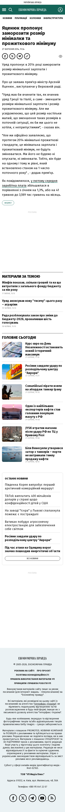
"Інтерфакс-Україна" (45, 703)
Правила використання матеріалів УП (32, 679)
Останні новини (16, 478)
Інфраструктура (53, 18)
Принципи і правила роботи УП (32, 683)
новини (7, 18)
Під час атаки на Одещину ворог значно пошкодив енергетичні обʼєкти (32, 549)
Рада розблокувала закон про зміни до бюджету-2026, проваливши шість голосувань (30, 319)
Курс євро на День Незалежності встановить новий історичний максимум (44, 349)
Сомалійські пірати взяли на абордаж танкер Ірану (43, 387)
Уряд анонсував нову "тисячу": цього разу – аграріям (32, 302)
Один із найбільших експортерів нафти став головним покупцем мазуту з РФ (42, 411)
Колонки (35, 18)
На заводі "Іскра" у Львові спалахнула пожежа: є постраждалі (32, 512)
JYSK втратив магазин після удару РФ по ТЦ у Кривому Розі (41, 431)
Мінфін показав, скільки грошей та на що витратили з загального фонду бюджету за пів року (31, 286)
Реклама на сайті (24, 670)
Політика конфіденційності (32, 675)
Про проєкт (44, 670)
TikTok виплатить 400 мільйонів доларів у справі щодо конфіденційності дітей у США (28, 499)
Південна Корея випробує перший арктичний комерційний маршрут (30, 486)
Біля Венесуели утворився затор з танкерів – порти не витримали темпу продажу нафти (44, 453)
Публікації (21, 18)
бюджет (8, 203)
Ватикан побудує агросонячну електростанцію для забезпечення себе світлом (30, 525)
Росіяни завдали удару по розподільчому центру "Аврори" (43, 369)
